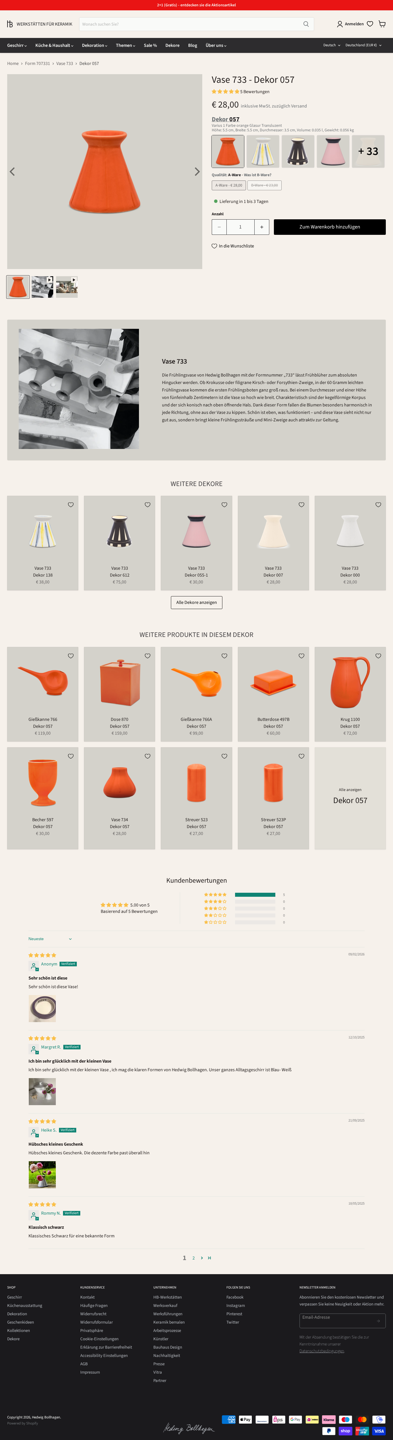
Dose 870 (119, 719)
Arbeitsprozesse (167, 1331)
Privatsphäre (91, 1331)
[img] (42, 955)
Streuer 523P (273, 820)
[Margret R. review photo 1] (42, 1091)
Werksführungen (167, 1314)
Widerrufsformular (96, 1322)
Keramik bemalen (169, 1322)
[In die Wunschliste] (71, 505)
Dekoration (93, 45)
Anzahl (218, 214)
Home (13, 63)
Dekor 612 (119, 575)
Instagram (235, 1306)
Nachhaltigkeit (166, 1356)
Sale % (150, 45)
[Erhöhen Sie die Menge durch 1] (262, 227)
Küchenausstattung (24, 1306)
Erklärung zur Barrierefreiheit (106, 1347)
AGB (84, 1364)
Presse (159, 1364)
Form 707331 (37, 63)
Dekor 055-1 (196, 575)
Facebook (234, 1297)
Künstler (160, 1339)
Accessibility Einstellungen (104, 1356)
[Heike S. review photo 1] (42, 1175)
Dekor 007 (273, 575)
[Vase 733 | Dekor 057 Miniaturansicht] (18, 287)
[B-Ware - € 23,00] (265, 192)
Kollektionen (18, 1331)
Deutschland (361, 45)
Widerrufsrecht (93, 1314)
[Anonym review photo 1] (42, 1008)
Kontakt (87, 1297)
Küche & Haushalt (53, 45)
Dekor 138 (43, 575)
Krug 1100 (350, 719)
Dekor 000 (350, 575)
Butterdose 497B (273, 719)
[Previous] (13, 171)
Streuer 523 (196, 820)
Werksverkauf (165, 1306)
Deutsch (329, 45)
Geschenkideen (20, 1322)
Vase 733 (64, 63)
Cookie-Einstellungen (99, 1339)
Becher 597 (43, 820)
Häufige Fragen (94, 1306)
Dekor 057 (43, 726)
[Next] (196, 171)
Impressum (90, 1372)
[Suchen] (306, 24)
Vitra (157, 1372)
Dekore (172, 45)
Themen (124, 45)
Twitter (232, 1322)
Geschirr (15, 45)
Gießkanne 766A (196, 719)
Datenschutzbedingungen (321, 1351)
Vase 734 (119, 820)
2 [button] (193, 1258)
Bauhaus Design (167, 1347)
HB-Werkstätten (167, 1297)
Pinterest (234, 1314)
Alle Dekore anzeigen (196, 602)
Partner (159, 1381)
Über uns (215, 45)
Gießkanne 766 (42, 719)
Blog (192, 45)
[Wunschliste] (370, 24)
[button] (226, 92)
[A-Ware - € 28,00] (229, 192)
